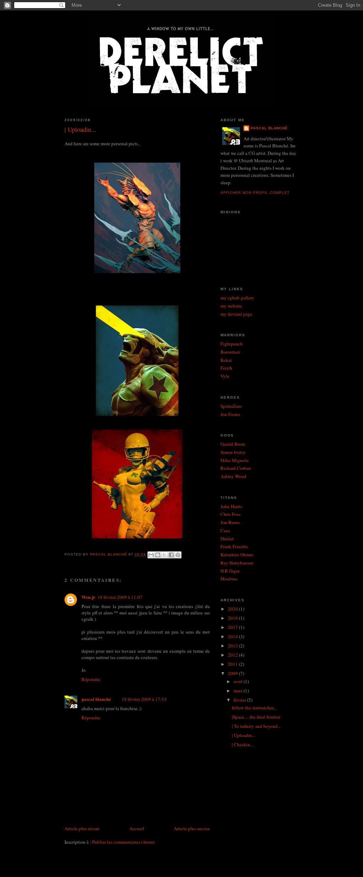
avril (239, 681)
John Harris (231, 506)
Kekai (226, 360)
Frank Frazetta (234, 546)
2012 (233, 655)
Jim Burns (230, 522)
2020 (233, 609)
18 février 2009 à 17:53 (144, 699)
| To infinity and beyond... (256, 726)
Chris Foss (230, 514)
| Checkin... (242, 744)
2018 (233, 618)
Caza (225, 530)
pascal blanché (96, 699)
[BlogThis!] (157, 554)
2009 (233, 673)
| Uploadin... (243, 735)
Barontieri (230, 352)
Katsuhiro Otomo (236, 554)
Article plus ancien (192, 828)
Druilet (227, 538)
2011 (233, 664)
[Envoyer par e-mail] (151, 554)
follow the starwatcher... (254, 707)
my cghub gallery (237, 297)
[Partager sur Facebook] (171, 554)
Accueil (136, 828)
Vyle (224, 376)
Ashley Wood (233, 476)
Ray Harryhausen (236, 563)
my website (231, 306)
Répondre (91, 679)
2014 (233, 636)
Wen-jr (88, 597)
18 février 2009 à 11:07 (120, 597)
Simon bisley (233, 452)
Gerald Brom (232, 444)
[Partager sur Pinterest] (178, 554)
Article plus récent (82, 828)
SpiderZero (231, 406)
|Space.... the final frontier (256, 717)
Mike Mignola (234, 460)
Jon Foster (230, 414)
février (240, 700)
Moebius (229, 578)
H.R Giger (230, 571)
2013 (233, 645)
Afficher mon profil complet (255, 193)
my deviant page (236, 314)
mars (239, 690)
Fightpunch (231, 344)
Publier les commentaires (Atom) (123, 842)
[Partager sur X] (164, 554)
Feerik (226, 368)
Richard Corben (235, 468)
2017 (233, 627)
